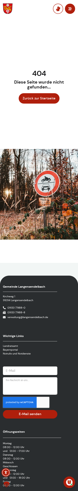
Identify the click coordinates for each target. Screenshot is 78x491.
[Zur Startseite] (17, 8)
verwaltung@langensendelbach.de (27, 317)
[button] (6, 484)
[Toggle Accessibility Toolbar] (6, 472)
